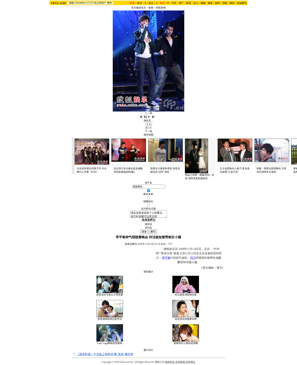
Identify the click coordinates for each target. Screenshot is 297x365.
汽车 (174, 3)
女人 (195, 3)
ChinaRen (80, 2)
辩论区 (148, 227)
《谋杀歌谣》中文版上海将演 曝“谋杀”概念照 (104, 354)
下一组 (148, 131)
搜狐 (71, 2)
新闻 (150, 7)
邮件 (217, 3)
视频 (203, 3)
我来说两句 (131, 244)
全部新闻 (180, 362)
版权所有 (170, 362)
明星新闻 (161, 7)
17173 (90, 2)
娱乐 (150, 3)
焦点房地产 (100, 2)
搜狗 (109, 2)
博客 (224, 3)
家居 (188, 3)
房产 (181, 3)
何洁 (193, 257)
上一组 (148, 113)
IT (168, 3)
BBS (232, 3)
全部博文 (190, 362)
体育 (139, 3)
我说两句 (242, 3)
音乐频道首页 (138, 7)
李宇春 (166, 257)
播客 (210, 3)
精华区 (148, 224)
